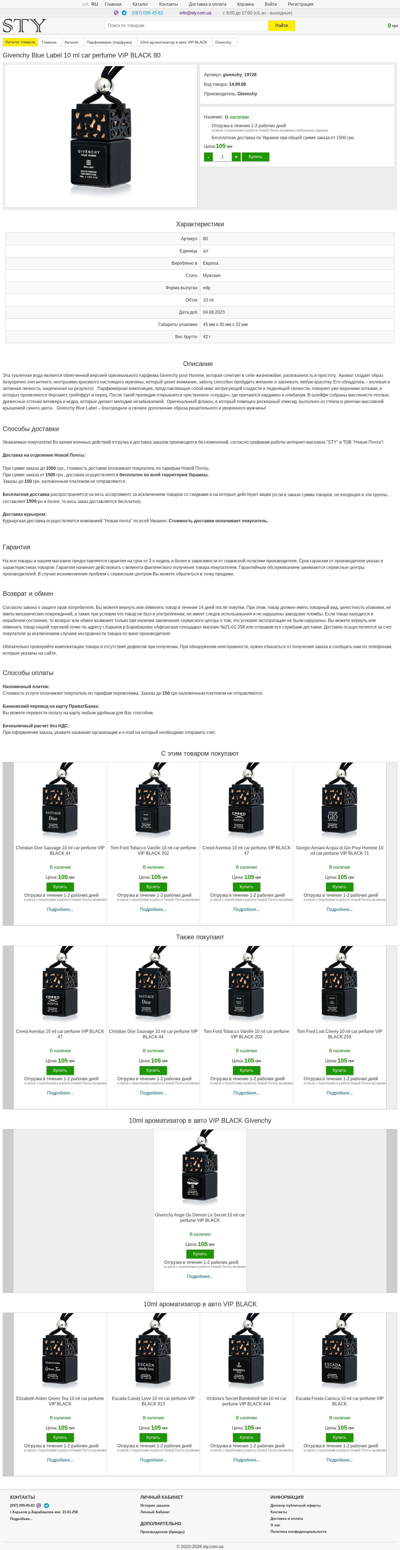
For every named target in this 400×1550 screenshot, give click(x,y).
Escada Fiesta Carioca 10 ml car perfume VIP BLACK (340, 1401)
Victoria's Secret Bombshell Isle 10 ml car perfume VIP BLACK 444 (246, 1401)
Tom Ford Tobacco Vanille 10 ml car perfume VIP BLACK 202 (153, 850)
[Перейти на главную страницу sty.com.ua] (25, 25)
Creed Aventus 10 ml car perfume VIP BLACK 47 (246, 850)
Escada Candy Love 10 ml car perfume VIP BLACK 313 (153, 1401)
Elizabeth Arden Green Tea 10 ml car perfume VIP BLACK (60, 1401)
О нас (275, 1525)
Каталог (140, 4)
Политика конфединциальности (298, 1532)
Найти (281, 25)
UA (85, 4)
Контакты (168, 4)
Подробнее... (60, 909)
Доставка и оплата (207, 4)
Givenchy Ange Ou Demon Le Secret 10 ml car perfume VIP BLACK (200, 1217)
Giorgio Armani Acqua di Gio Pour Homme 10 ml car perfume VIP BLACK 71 (339, 850)
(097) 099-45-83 (147, 13)
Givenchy (247, 93)
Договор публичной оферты (295, 1506)
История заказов (155, 1506)
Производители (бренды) (162, 1532)
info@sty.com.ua (195, 13)
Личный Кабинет (155, 1512)
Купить (255, 156)
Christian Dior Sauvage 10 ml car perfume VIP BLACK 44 (60, 850)
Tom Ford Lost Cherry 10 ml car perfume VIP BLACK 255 (339, 1034)
